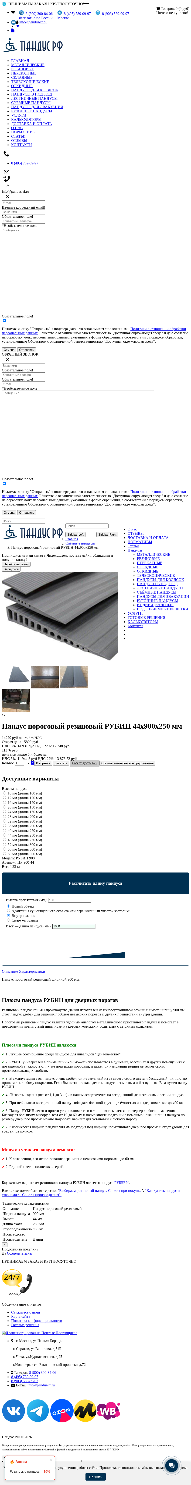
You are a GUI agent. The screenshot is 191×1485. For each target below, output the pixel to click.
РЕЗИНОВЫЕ (22, 69)
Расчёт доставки (84, 763)
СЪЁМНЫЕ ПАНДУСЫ (31, 103)
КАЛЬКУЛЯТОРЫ (26, 119)
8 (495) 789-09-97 (24, 163)
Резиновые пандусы (30, 1471)
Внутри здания (23, 916)
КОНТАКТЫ (21, 145)
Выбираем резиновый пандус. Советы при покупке (100, 1191)
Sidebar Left (75, 534)
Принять (95, 1477)
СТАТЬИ (18, 136)
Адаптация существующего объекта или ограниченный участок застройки (70, 911)
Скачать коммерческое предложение (127, 763)
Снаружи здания (24, 920)
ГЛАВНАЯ (20, 61)
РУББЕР (121, 1183)
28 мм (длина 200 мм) (25, 817)
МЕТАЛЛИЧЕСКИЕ (27, 65)
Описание (10, 971)
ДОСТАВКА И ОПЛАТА (31, 124)
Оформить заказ (19, 1253)
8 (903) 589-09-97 (24, 1381)
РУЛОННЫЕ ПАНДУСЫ (31, 111)
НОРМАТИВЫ (23, 132)
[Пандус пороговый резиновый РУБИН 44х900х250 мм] (60, 664)
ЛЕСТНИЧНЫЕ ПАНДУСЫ (34, 98)
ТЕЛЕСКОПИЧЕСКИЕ (30, 82)
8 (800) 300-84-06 (42, 1373)
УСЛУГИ (18, 115)
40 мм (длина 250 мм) (25, 831)
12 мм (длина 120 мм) (25, 798)
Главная (71, 539)
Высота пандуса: (15, 789)
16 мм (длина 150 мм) (25, 803)
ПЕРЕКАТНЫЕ (24, 73)
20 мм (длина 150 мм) (25, 807)
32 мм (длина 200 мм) (25, 821)
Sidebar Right (107, 534)
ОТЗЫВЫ (19, 140)
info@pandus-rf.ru (33, 22)
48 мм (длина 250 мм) (25, 840)
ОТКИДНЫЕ (22, 86)
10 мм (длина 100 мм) (25, 793)
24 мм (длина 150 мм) (25, 812)
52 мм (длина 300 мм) (25, 845)
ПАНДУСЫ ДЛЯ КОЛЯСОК (34, 90)
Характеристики (32, 971)
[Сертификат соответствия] (32, 763)
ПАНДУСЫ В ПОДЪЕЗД (31, 94)
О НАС (17, 128)
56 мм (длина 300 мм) (25, 849)
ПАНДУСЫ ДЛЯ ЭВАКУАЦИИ (37, 107)
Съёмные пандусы (80, 543)
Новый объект (22, 906)
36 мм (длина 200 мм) (25, 826)
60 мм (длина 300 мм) (25, 854)
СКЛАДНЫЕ (22, 77)
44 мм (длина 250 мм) (25, 835)
